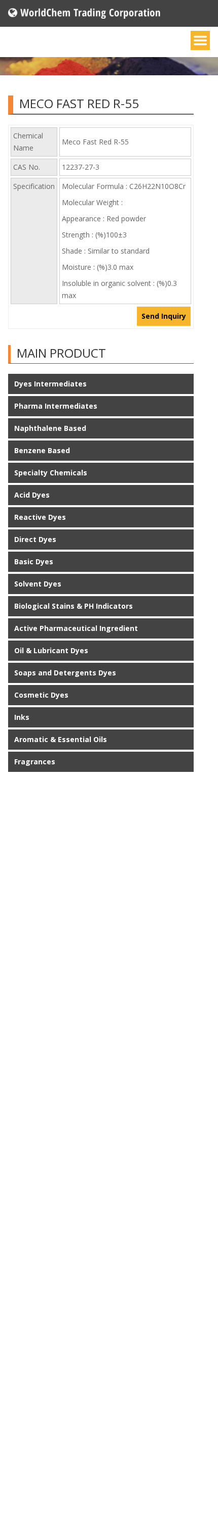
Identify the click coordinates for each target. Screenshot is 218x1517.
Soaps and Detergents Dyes (65, 672)
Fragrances (34, 761)
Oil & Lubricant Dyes (51, 650)
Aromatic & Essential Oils (60, 739)
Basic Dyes (33, 561)
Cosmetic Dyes (41, 695)
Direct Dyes (35, 539)
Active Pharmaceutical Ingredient (76, 628)
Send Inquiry (163, 316)
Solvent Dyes (37, 584)
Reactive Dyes (40, 517)
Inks (21, 717)
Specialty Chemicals (50, 472)
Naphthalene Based (50, 428)
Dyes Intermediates (50, 383)
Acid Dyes (32, 495)
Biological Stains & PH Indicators (73, 606)
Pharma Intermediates (55, 406)
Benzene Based (42, 450)
